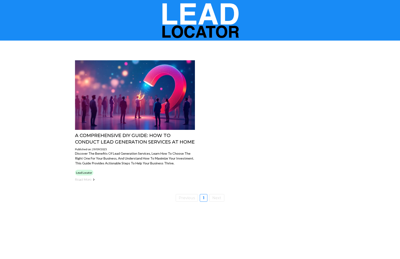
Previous (187, 198)
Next (216, 198)
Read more (83, 179)
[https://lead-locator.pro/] (200, 20)
